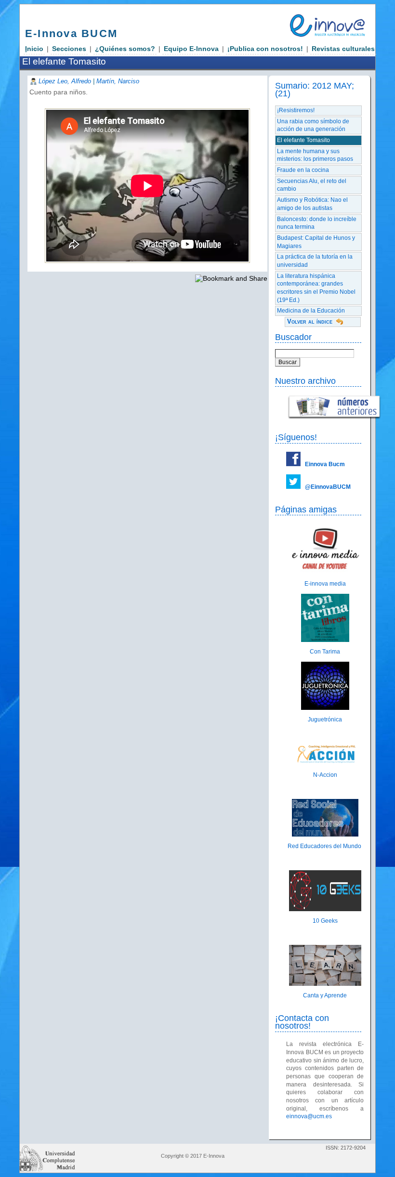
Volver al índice (309, 321)
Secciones (69, 48)
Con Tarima (325, 651)
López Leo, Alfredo (65, 81)
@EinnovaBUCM (328, 487)
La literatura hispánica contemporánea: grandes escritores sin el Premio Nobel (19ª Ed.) (316, 288)
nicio (34, 48)
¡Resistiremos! (296, 110)
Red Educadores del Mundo (325, 846)
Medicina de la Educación (311, 310)
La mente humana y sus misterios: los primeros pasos (315, 155)
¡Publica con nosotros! (265, 48)
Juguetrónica (325, 719)
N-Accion (325, 775)
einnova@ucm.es (309, 1116)
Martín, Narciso (117, 81)
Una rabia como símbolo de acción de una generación (313, 125)
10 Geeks (325, 920)
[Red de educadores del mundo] (325, 834)
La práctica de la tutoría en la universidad (315, 260)
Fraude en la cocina (303, 170)
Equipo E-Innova (191, 48)
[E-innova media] (325, 572)
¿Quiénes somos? (125, 48)
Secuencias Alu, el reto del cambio (311, 185)
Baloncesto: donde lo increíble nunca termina (316, 223)
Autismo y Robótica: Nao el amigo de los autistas (312, 203)
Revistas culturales (343, 48)
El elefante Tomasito (303, 140)
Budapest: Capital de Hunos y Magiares (316, 242)
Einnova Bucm (325, 464)
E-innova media (325, 583)
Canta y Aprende (325, 995)
